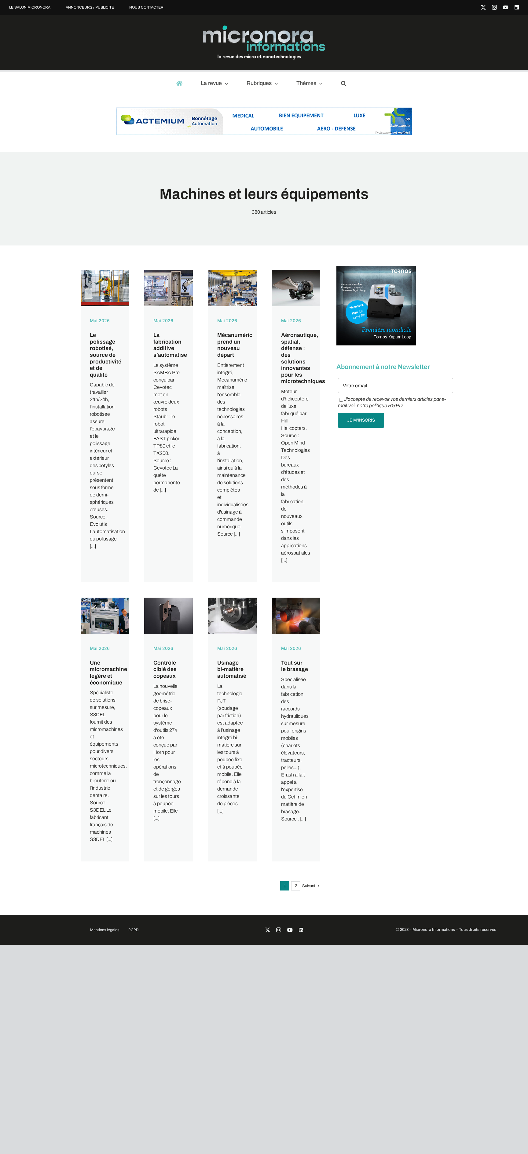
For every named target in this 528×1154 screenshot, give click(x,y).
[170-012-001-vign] (232, 272)
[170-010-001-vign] (105, 272)
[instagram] (494, 7)
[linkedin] (517, 7)
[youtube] (505, 7)
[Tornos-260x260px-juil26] (376, 268)
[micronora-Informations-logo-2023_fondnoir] (264, 27)
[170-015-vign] (105, 600)
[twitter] (483, 7)
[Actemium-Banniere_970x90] (264, 110)
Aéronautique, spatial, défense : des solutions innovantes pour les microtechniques (303, 358)
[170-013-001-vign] (296, 272)
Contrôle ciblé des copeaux (165, 669)
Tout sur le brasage (294, 666)
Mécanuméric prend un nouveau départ (234, 345)
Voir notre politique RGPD (375, 405)
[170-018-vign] (232, 600)
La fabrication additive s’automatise (170, 345)
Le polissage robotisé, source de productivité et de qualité (105, 355)
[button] (346, 84)
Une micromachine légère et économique (108, 673)
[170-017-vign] (168, 600)
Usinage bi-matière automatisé (231, 669)
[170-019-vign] (296, 600)
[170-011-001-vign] (168, 272)
